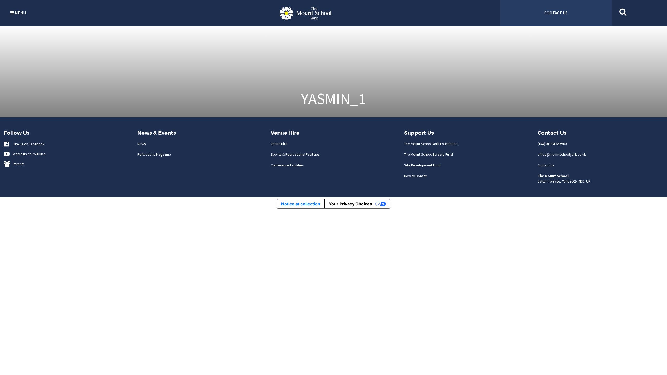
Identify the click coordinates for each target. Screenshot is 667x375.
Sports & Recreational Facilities (295, 154)
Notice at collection (300, 204)
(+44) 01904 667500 (552, 143)
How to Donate (415, 175)
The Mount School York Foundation (431, 143)
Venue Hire (279, 143)
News (141, 143)
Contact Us (546, 165)
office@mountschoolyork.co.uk (562, 154)
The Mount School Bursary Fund (428, 154)
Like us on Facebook (27, 144)
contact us (555, 12)
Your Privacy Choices (350, 204)
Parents (17, 163)
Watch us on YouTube (27, 154)
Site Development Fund (422, 165)
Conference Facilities (287, 165)
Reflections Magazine (154, 154)
